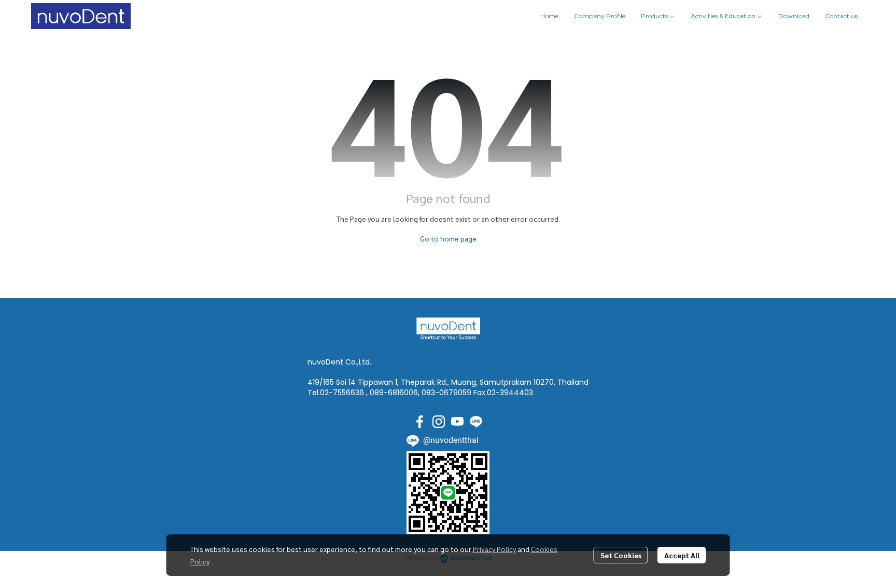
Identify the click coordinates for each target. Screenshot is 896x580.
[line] (476, 421)
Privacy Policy (494, 549)
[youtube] (457, 421)
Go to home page (448, 238)
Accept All (681, 555)
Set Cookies (620, 555)
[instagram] (438, 421)
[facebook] (420, 421)
